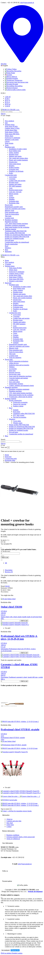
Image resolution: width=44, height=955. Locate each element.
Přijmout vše (15, 950)
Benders (11, 166)
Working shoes (10, 266)
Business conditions (12, 835)
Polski (13, 73)
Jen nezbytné (6, 950)
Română (15, 78)
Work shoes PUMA (11, 126)
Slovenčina (17, 71)
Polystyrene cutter (15, 374)
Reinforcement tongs (15, 190)
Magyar (14, 76)
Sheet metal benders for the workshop (17, 227)
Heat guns (12, 370)
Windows (8, 248)
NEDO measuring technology (18, 361)
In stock (3, 590)
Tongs (11, 195)
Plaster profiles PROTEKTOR (15, 233)
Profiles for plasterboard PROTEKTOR (18, 235)
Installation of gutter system (18, 149)
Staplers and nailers (15, 184)
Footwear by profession (12, 138)
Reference (4, 588)
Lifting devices (14, 363)
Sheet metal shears (15, 164)
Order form (10, 825)
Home (7, 260)
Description (8, 570)
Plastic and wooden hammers (18, 160)
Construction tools (11, 175)
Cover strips (17, 421)
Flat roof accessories (19, 417)
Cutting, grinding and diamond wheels (21, 385)
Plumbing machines (11, 222)
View (2, 739)
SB (6, 563)
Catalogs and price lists (13, 821)
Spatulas (16, 342)
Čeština (14, 69)
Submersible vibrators (16, 384)
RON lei (7, 104)
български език (22, 82)
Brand (3, 586)
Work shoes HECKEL (12, 134)
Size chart (9, 823)
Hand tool (8, 283)
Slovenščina (18, 86)
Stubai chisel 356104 (11, 606)
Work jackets (9, 143)
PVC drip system (18, 415)
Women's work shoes (12, 139)
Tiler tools (8, 216)
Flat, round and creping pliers (18, 158)
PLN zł (7, 102)
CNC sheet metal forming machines (16, 223)
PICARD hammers (15, 186)
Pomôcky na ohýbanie (16, 171)
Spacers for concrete (19, 404)
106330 (3, 613)
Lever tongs (13, 177)
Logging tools (9, 218)
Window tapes (17, 423)
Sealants (15, 410)
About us (9, 819)
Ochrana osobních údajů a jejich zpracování (20, 837)
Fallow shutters (14, 152)
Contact (8, 826)
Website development (35, 891)
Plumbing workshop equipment (15, 225)
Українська (18, 80)
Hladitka (12, 199)
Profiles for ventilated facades (14, 238)
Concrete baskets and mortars (18, 378)
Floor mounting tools (11, 212)
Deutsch (15, 88)
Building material (10, 398)
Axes (10, 188)
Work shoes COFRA (12, 132)
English (9, 75)
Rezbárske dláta (14, 203)
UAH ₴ (7, 106)
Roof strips (16, 412)
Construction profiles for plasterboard (17, 242)
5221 (2, 736)
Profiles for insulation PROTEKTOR (17, 236)
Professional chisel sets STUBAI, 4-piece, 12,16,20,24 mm (19, 637)
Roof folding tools (15, 151)
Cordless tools (13, 380)
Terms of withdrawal (13, 839)
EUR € (7, 98)
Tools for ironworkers (12, 214)
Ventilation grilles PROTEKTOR (16, 231)
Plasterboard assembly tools (14, 207)
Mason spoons (13, 194)
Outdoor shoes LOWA (12, 128)
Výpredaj (8, 264)
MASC (7, 586)
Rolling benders (14, 167)
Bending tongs (13, 154)
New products (9, 262)
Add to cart (5, 557)
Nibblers (12, 367)
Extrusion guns (14, 169)
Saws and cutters (14, 382)
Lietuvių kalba (21, 90)
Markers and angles (15, 156)
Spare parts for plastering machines (20, 376)
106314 (3, 645)
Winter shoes (9, 136)
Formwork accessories (20, 402)
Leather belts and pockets (17, 180)
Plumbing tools (10, 147)
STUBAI (4, 611)
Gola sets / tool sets (15, 192)
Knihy (11, 173)
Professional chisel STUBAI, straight (20, 729)
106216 (3, 673)
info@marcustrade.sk (27, 2)
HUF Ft (7, 100)
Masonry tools (9, 210)
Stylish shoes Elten (11, 130)
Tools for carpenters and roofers (15, 208)
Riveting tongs (13, 182)
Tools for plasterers (15, 357)
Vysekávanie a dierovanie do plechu (20, 397)
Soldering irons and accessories (19, 365)
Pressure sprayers (14, 372)
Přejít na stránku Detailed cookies (11, 953)
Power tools (9, 205)
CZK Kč (8, 97)
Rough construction (11, 244)
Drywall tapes (9, 240)
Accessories (13, 369)
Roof (6, 246)
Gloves (7, 141)
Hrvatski (15, 84)
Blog (6, 436)
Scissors (11, 197)
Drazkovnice (13, 162)
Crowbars (12, 179)
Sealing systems (18, 406)
